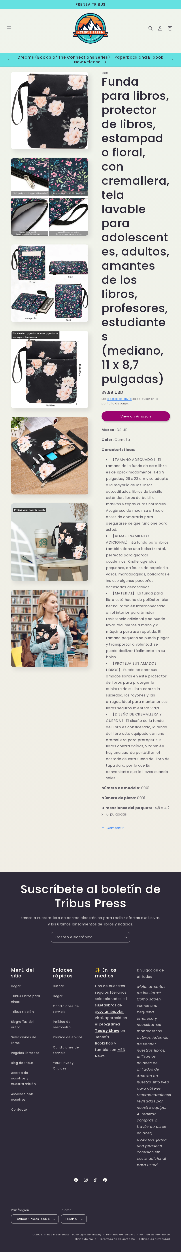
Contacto (19, 1109)
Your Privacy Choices (63, 1066)
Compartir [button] (115, 828)
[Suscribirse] (125, 937)
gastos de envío (119, 399)
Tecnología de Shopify (86, 1234)
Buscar (58, 986)
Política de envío (84, 1239)
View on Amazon (136, 416)
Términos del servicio (121, 1234)
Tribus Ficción (22, 1012)
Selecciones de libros (23, 1040)
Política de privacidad (154, 1239)
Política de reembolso (62, 1024)
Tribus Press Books (57, 1234)
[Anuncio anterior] (8, 60)
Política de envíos (68, 1037)
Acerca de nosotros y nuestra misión (23, 1078)
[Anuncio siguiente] (172, 60)
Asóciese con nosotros (22, 1097)
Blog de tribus (22, 1063)
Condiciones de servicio (66, 1009)
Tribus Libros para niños (25, 999)
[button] (9, 28)
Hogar (16, 986)
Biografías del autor (22, 1024)
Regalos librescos (25, 1053)
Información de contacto (117, 1239)
